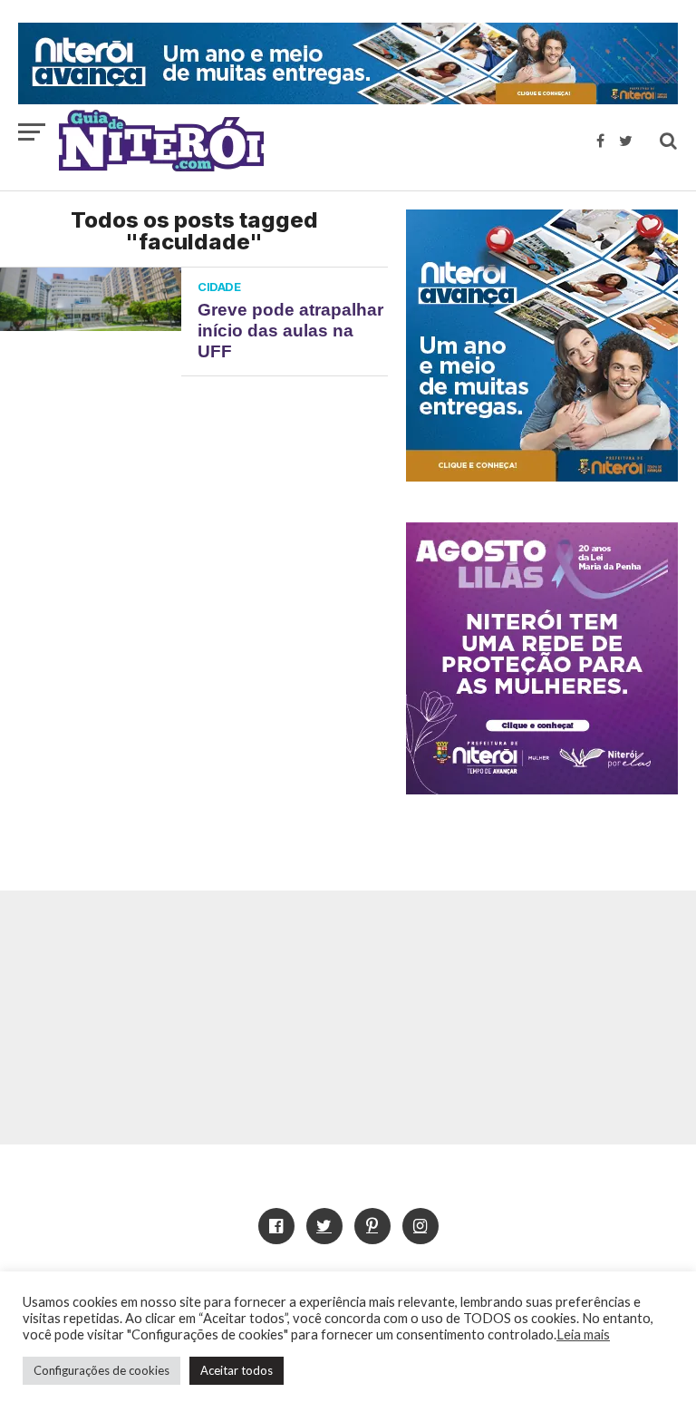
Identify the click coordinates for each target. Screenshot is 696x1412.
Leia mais (583, 1334)
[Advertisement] (348, 1017)
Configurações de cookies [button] (101, 1370)
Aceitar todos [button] (236, 1370)
